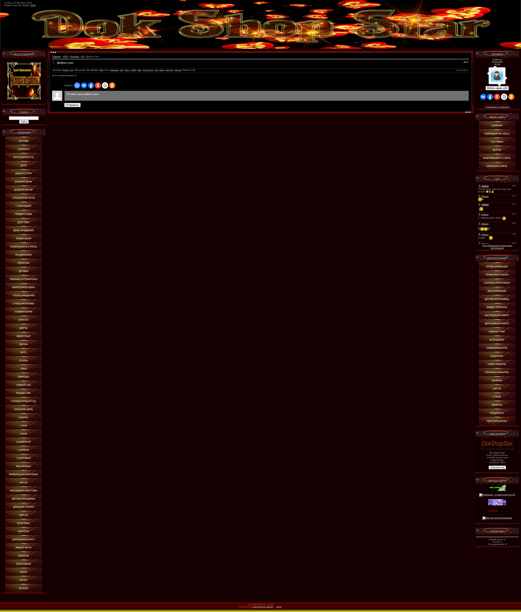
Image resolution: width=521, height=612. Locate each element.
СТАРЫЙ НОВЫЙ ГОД (23, 401)
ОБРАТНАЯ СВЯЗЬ (496, 166)
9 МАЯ (23, 433)
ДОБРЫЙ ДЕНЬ (23, 181)
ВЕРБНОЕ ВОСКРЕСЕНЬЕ (23, 474)
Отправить (72, 105)
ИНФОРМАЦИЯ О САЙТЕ (497, 158)
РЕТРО (23, 580)
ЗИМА (23, 368)
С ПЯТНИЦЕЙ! (23, 206)
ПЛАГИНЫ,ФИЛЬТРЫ (497, 372)
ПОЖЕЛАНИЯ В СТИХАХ (23, 246)
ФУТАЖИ (23, 141)
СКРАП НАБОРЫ (497, 364)
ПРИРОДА (23, 377)
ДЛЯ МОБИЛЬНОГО (23, 539)
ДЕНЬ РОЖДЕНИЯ (23, 230)
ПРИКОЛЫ (24, 263)
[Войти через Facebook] (91, 85)
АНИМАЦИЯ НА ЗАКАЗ (497, 133)
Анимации (114, 70)
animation (169, 70)
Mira (101, 70)
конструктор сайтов (263, 606)
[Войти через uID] (77, 85)
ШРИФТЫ (496, 405)
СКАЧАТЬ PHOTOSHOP (497, 283)
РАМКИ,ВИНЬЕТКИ (497, 348)
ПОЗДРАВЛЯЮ (23, 255)
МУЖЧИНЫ (23, 523)
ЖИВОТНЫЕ (24, 336)
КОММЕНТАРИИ (23, 311)
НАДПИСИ (23, 149)
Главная (56, 56)
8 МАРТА (23, 417)
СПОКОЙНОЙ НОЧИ (23, 198)
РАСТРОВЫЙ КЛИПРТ (497, 315)
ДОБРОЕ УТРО (23, 173)
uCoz (279, 606)
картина (178, 70)
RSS (33, 5)
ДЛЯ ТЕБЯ (23, 222)
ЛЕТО (23, 352)
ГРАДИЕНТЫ (497, 413)
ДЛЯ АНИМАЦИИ (497, 291)
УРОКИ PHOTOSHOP (497, 274)
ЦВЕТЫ (23, 328)
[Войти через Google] (105, 85)
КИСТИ (497, 388)
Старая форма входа (497, 104)
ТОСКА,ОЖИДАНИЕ (24, 295)
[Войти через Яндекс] (98, 85)
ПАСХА (23, 482)
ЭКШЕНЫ (497, 380)
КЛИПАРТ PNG (497, 331)
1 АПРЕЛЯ (23, 450)
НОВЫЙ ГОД (23, 385)
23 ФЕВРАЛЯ (23, 442)
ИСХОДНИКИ (497, 340)
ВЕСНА (23, 344)
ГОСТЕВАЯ (497, 141)
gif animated (148, 70)
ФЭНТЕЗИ (23, 531)
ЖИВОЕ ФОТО (23, 547)
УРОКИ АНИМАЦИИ (497, 266)
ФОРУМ (497, 150)
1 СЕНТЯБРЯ (23, 458)
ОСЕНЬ (24, 360)
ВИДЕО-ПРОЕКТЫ (497, 307)
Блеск (127, 70)
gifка (122, 70)
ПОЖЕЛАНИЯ (23, 238)
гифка (161, 70)
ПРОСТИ (23, 320)
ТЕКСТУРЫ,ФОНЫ (497, 421)
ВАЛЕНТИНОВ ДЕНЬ (23, 287)
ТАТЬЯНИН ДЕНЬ (23, 409)
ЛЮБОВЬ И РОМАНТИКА (23, 279)
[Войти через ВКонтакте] (84, 85)
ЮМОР (23, 572)
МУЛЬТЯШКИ (23, 564)
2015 (65, 56)
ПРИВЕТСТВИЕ (23, 214)
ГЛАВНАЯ (496, 125)
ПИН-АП (23, 515)
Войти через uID (497, 88)
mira (156, 70)
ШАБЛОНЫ (496, 356)
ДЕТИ (24, 165)
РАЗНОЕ (23, 588)
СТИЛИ (497, 396)
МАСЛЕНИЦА (23, 466)
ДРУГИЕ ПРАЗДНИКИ (23, 499)
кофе (139, 70)
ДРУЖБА (23, 271)
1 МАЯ (23, 425)
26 (82, 56)
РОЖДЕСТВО (23, 393)
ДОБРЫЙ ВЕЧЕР (23, 189)
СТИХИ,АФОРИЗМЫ (23, 303)
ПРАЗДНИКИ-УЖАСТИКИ (23, 490)
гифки (133, 70)
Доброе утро (67, 70)
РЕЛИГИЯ (23, 555)
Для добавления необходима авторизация (497, 246)
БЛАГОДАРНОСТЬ (23, 157)
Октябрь (74, 56)
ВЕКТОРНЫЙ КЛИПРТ (497, 323)
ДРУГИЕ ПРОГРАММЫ (497, 299)
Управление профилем (497, 107)
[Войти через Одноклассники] (112, 85)
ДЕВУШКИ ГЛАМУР (23, 507)
